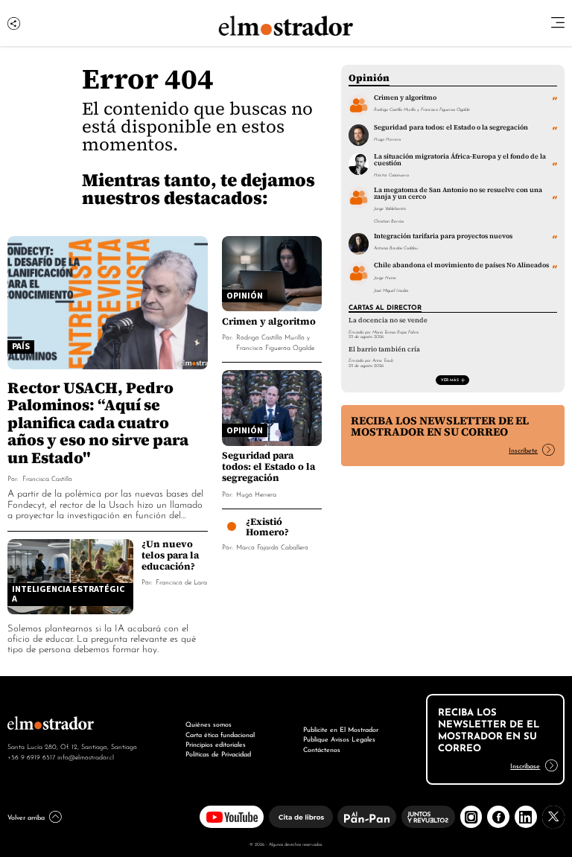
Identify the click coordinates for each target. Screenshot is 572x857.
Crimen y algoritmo (269, 321)
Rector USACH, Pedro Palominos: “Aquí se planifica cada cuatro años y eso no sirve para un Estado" (97, 422)
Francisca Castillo (47, 477)
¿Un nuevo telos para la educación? (170, 555)
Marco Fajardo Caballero (272, 546)
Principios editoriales (215, 743)
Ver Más (450, 379)
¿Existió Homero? (267, 526)
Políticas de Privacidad (218, 753)
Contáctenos (321, 749)
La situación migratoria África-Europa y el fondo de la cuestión (460, 160)
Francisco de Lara (181, 581)
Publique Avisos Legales (339, 738)
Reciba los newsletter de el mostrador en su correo (440, 426)
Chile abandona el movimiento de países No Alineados (461, 265)
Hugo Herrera (256, 493)
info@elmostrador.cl (85, 756)
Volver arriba (26, 816)
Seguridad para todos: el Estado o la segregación (268, 466)
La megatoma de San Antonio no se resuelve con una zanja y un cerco (458, 193)
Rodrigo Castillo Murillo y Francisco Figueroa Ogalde (275, 341)
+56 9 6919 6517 (31, 756)
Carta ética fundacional (220, 734)
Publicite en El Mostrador (340, 728)
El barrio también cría (384, 349)
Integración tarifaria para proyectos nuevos (443, 236)
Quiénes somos (208, 723)
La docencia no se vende (388, 320)
